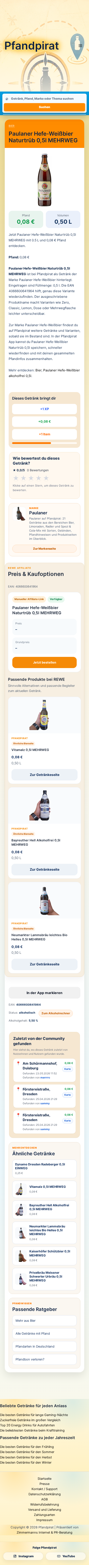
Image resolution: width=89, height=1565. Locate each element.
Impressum (44, 1520)
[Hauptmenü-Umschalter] (80, 45)
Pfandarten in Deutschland (35, 1346)
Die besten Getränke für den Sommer (27, 1452)
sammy (45, 1103)
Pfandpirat (31, 45)
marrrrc (45, 1077)
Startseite (44, 1479)
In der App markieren (44, 993)
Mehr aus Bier (25, 1321)
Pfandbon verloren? (30, 1359)
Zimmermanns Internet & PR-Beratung (44, 1532)
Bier (12, 125)
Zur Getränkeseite (44, 775)
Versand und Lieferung (44, 1510)
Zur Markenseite (44, 548)
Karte (67, 1068)
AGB (44, 1499)
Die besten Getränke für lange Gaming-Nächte (34, 1415)
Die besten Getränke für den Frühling (27, 1447)
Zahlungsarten (44, 1515)
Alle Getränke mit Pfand (33, 1333)
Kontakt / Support (44, 1489)
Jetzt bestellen (44, 662)
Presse (44, 1484)
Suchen (44, 107)
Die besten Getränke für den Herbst (26, 1457)
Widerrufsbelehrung (44, 1504)
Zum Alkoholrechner (55, 1013)
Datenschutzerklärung (45, 1494)
